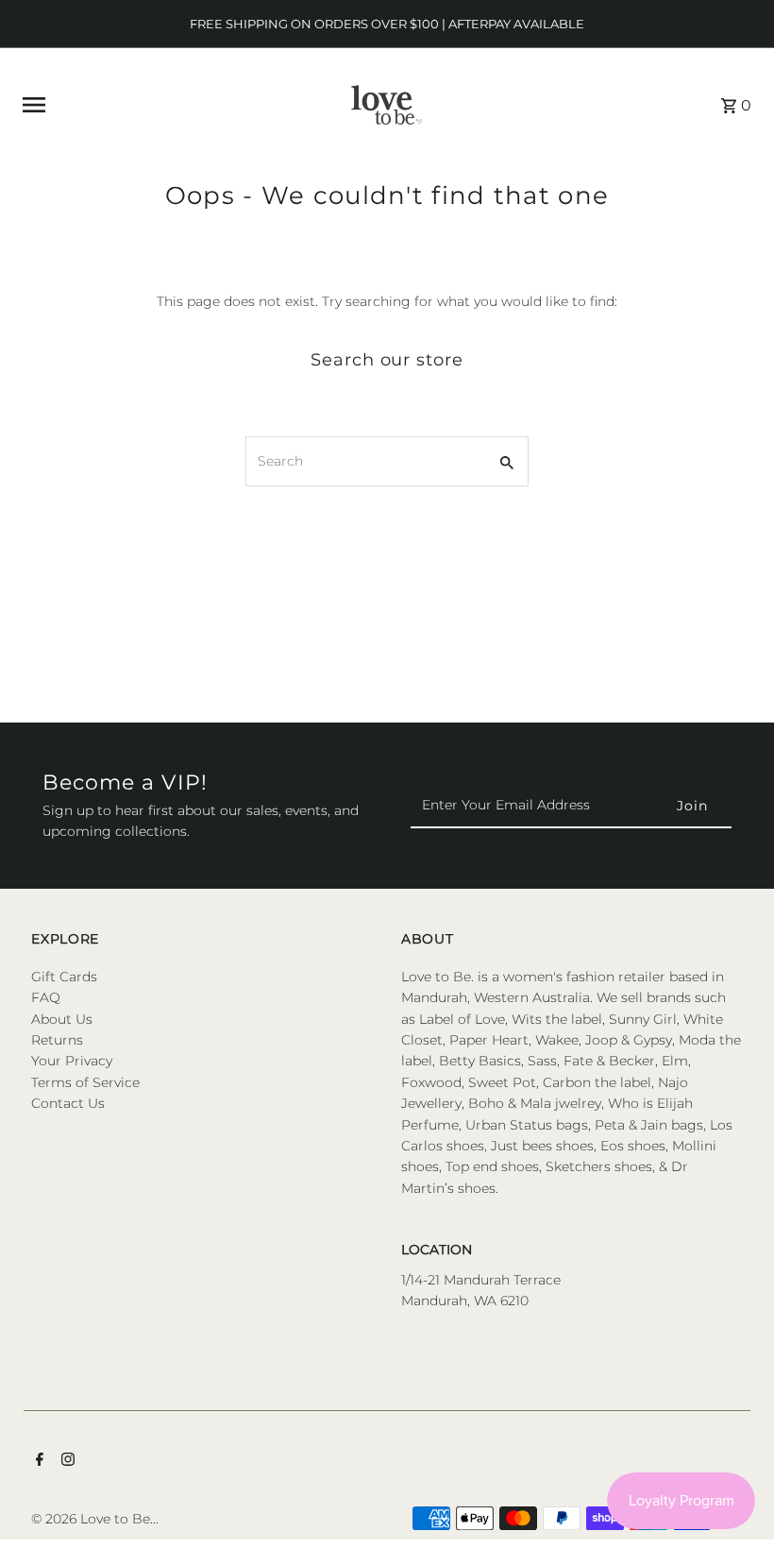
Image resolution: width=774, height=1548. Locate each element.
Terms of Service (85, 1082)
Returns (57, 1039)
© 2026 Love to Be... (95, 1518)
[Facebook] (37, 1461)
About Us (62, 1019)
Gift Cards (64, 976)
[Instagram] (66, 1461)
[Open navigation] (163, 104)
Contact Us (68, 1103)
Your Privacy (71, 1060)
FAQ (45, 997)
